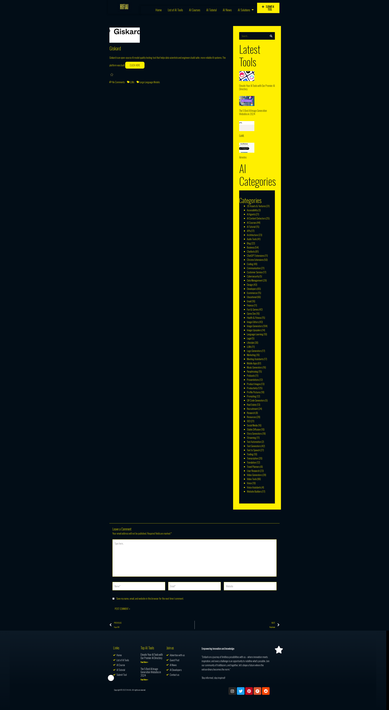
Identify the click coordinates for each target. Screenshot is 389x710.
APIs (249, 231)
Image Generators (254, 326)
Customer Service (255, 272)
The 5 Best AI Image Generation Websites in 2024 (253, 112)
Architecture (252, 235)
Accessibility (252, 210)
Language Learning (255, 334)
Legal (249, 338)
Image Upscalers (254, 330)
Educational (252, 297)
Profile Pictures (253, 392)
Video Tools (252, 479)
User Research (253, 471)
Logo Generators (254, 351)
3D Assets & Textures (256, 206)
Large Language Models (149, 82)
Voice (249, 483)
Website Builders (254, 491)
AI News (227, 9)
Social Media (252, 425)
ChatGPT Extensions (255, 255)
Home (158, 9)
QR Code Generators (256, 400)
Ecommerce (252, 293)
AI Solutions (244, 9)
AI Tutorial (211, 9)
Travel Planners (253, 467)
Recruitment (252, 409)
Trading (250, 454)
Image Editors (253, 322)
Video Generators (254, 475)
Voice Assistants (254, 487)
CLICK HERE (135, 65)
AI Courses (194, 9)
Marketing (251, 355)
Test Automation (254, 442)
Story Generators (254, 433)
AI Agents (251, 214)
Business (251, 247)
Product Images (254, 384)
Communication (254, 268)
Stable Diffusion (254, 429)
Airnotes (242, 157)
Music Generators (254, 367)
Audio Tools (252, 239)
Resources (251, 417)
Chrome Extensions (255, 260)
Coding (250, 264)
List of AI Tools (175, 9)
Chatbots (251, 251)
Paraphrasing (252, 371)
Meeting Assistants (255, 359)
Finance (250, 305)
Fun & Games (252, 309)
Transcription (252, 458)
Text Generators (254, 446)
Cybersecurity (253, 276)
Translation (251, 462)
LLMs (132, 82)
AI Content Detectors (256, 218)
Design (250, 284)
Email (249, 301)
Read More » (144, 662)
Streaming (251, 437)
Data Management (255, 280)
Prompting (251, 396)
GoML (241, 136)
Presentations (253, 380)
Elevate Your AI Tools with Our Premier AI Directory (257, 87)
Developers (252, 289)
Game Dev (251, 313)
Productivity (252, 388)
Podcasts (251, 375)
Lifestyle (250, 342)
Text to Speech (253, 450)
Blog (249, 243)
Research (251, 413)
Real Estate (251, 404)
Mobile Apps (252, 363)
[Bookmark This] (112, 74)
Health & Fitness (254, 317)
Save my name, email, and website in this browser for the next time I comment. (150, 598)
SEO (248, 421)
